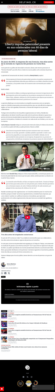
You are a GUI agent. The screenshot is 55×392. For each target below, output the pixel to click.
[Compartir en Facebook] (5, 273)
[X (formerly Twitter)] (27, 377)
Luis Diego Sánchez (12, 317)
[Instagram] (31, 377)
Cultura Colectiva (5, 345)
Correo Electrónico (9, 294)
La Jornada (11, 313)
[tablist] (27, 311)
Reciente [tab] (4, 311)
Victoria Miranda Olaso (5, 350)
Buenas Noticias (43, 6)
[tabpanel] (27, 332)
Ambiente (35, 6)
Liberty (3, 276)
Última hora (11, 6)
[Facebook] (23, 377)
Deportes (23, 6)
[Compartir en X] (9, 273)
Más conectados (27, 41)
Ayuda (27, 373)
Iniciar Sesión (48, 2)
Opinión (17, 6)
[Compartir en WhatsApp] (2, 273)
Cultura (29, 6)
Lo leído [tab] (10, 311)
